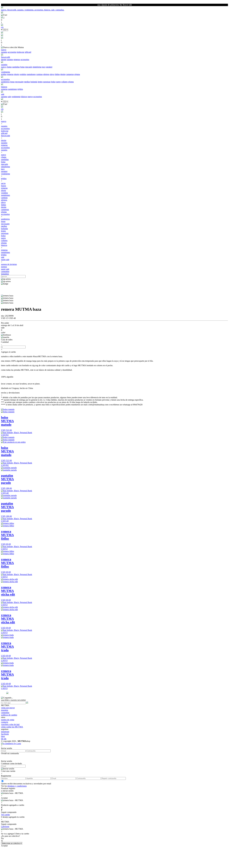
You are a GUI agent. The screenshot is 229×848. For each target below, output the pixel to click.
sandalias (16, 67)
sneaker (49, 67)
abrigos (46, 74)
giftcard (28, 52)
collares (64, 82)
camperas (70, 74)
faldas (57, 74)
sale (9, 96)
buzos (3, 186)
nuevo (30, 96)
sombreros (5, 82)
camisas (39, 74)
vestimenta (16, 96)
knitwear (20, 52)
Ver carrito (5, 814)
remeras (17, 59)
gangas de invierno (9, 264)
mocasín (28, 67)
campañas (5, 271)
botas (22, 67)
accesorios (12, 52)
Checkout (5, 826)
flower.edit (5, 135)
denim (3, 59)
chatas (9, 67)
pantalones (31, 74)
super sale (5, 259)
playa (52, 74)
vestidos (22, 74)
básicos (24, 96)
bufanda (33, 82)
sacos (3, 183)
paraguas (46, 82)
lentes (40, 82)
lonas (12, 82)
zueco (3, 67)
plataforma (37, 67)
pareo (58, 82)
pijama (77, 74)
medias (27, 82)
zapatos (4, 52)
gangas (4, 267)
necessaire (19, 82)
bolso (53, 82)
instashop (5, 274)
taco (43, 67)
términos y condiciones (17, 786)
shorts (16, 74)
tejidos (3, 74)
